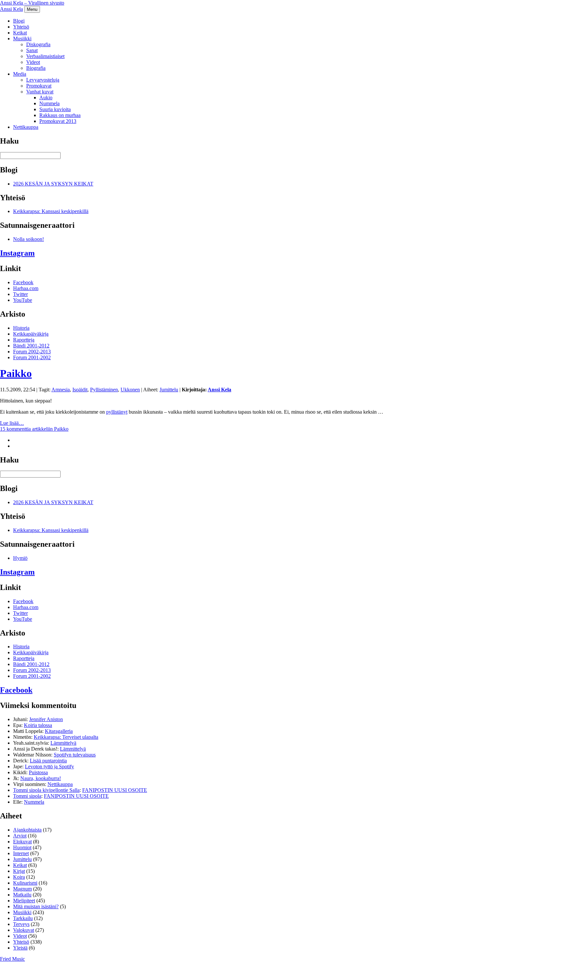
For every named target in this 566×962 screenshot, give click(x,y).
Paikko (16, 373)
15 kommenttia (34, 429)
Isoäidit (79, 389)
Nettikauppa (25, 127)
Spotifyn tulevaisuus (75, 754)
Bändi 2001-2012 (31, 345)
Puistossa (38, 772)
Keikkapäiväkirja (30, 334)
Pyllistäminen (104, 389)
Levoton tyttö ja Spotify (49, 766)
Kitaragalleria (59, 731)
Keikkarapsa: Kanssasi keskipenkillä (50, 211)
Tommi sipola (27, 796)
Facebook (23, 282)
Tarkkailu (23, 918)
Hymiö (20, 558)
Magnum (22, 889)
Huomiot (22, 847)
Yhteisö (21, 26)
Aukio (45, 97)
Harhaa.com (25, 288)
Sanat (32, 50)
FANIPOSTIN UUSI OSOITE (114, 790)
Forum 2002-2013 (32, 351)
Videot (33, 62)
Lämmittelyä (63, 743)
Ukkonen (130, 389)
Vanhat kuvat (39, 91)
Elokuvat (22, 841)
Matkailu (22, 894)
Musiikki (22, 38)
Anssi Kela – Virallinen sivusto (32, 3)
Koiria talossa (38, 725)
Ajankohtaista (27, 830)
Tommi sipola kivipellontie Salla (46, 790)
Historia (21, 328)
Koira (19, 877)
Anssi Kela (11, 9)
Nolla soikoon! (28, 239)
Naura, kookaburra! (40, 778)
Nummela (49, 103)
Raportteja (23, 340)
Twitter (20, 294)
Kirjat (19, 871)
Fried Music (12, 959)
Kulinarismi (25, 883)
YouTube (22, 300)
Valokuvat (23, 930)
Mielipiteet (24, 900)
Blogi (19, 21)
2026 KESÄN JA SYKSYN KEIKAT (53, 184)
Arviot (20, 835)
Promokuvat (38, 85)
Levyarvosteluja (42, 80)
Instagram (17, 253)
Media (19, 74)
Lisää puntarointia (48, 760)
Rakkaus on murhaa (60, 115)
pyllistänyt (116, 412)
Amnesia (60, 389)
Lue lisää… (12, 423)
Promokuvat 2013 (57, 121)
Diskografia (38, 44)
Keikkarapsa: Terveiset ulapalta (66, 737)
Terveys (21, 924)
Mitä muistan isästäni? (36, 906)
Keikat (20, 32)
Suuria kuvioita (55, 109)
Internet (21, 853)
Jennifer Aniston (46, 719)
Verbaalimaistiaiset (45, 56)
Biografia (36, 68)
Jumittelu (169, 389)
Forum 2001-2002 (32, 357)
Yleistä (20, 948)
